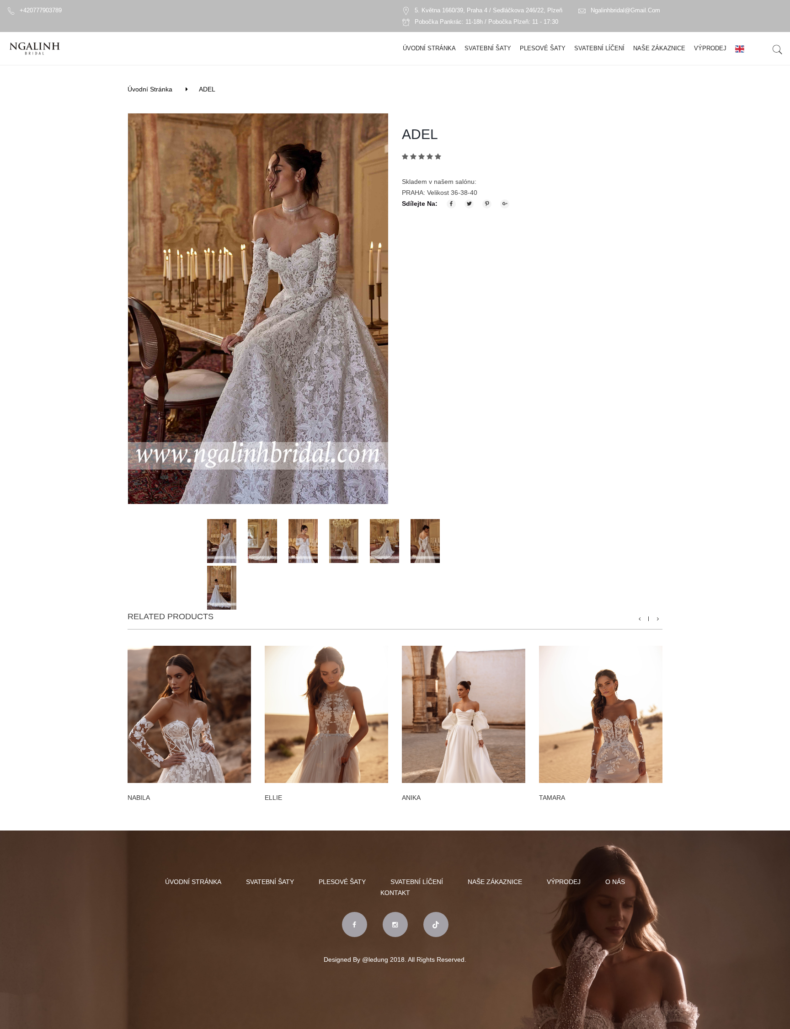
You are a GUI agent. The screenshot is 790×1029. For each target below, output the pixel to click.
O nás (615, 881)
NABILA (139, 797)
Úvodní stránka (429, 48)
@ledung (375, 959)
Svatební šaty (487, 48)
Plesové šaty (543, 48)
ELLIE (273, 797)
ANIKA (411, 797)
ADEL (207, 89)
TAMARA (552, 797)
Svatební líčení (599, 48)
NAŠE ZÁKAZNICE (659, 48)
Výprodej (710, 48)
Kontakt (395, 892)
